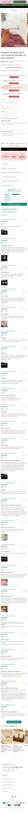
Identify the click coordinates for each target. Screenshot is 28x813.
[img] (14, 190)
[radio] (14, 70)
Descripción (5, 164)
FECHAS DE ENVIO (6, 185)
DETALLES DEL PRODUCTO (9, 177)
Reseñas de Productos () (8, 211)
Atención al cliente (7, 788)
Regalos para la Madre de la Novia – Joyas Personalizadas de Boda (6, 748)
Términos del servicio (8, 778)
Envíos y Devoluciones (8, 781)
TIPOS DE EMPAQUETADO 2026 (10, 181)
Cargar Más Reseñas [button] (14, 722)
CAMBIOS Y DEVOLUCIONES (9, 168)
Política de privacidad (8, 784)
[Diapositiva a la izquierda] (11, 49)
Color (2, 105)
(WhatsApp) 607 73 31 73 (19, 1)
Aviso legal (5, 791)
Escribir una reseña (14, 204)
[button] (2, 10)
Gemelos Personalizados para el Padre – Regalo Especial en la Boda (18, 748)
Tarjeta (2, 99)
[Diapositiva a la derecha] (16, 49)
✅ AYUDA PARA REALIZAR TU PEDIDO (12, 172)
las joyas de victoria (9, 219)
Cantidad (3, 111)
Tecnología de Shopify (19, 807)
